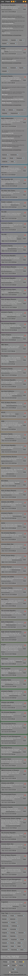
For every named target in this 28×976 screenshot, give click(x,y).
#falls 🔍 (20, 943)
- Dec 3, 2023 (9, 11)
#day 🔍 (21, 40)
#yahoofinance (16, 337)
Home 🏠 (14, 965)
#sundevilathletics (17, 395)
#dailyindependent (6, 124)
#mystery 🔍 (5, 113)
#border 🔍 (5, 919)
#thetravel (19, 661)
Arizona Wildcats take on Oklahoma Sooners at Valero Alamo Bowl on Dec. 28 (14, 141)
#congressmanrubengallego (13, 825)
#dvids (6, 51)
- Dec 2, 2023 (8, 174)
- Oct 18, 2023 (9, 686)
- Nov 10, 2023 (9, 429)
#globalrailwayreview (6, 461)
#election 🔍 (22, 932)
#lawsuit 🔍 (5, 943)
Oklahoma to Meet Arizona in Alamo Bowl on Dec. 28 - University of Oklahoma (13, 146)
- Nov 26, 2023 (9, 397)
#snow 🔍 (13, 943)
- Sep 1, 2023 (8, 802)
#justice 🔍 (5, 43)
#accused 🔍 (5, 949)
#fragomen (15, 906)
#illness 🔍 (12, 110)
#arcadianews (10, 474)
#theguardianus (10, 183)
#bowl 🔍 (12, 158)
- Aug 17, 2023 (9, 897)
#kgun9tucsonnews (14, 292)
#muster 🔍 (5, 71)
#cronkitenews (9, 684)
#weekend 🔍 (5, 922)
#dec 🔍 (13, 161)
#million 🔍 (5, 936)
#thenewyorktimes (6, 195)
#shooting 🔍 (14, 949)
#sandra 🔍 (14, 40)
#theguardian (12, 673)
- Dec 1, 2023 (8, 82)
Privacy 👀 (6, 961)
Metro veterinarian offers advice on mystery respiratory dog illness (12, 97)
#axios (19, 526)
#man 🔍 (20, 946)
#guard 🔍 (22, 67)
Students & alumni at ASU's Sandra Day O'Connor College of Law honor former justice (13, 17)
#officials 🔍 (15, 926)
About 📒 (21, 961)
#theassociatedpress (6, 729)
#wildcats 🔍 (5, 161)
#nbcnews (4, 172)
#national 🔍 (14, 67)
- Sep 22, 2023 (9, 743)
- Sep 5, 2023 (9, 765)
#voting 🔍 (14, 932)
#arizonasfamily (15, 80)
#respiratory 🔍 (21, 110)
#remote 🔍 (5, 929)
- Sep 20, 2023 (9, 828)
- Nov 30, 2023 (9, 330)
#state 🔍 (13, 915)
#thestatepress (17, 752)
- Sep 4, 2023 (9, 778)
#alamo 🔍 (5, 158)
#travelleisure (14, 205)
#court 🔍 (23, 939)
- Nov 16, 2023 (9, 697)
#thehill (3, 216)
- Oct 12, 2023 (9, 850)
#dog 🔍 (4, 110)
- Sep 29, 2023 (9, 731)
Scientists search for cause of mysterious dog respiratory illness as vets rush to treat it (13, 92)
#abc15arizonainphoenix (7, 776)
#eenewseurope (16, 570)
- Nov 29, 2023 (9, 186)
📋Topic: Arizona (13, 972)
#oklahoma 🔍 (14, 154)
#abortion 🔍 (5, 939)
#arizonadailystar (5, 548)
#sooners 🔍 (20, 158)
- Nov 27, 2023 (9, 241)
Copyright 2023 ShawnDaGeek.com (14, 974)
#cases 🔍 (14, 922)
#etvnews (17, 483)
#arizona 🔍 (13, 43)
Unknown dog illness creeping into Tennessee (13, 101)
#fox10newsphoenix (6, 271)
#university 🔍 (6, 926)
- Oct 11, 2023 (9, 675)
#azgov (3, 652)
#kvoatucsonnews (17, 560)
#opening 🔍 (13, 936)
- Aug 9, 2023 (9, 908)
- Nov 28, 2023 (9, 284)
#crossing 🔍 (14, 929)
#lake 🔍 (13, 946)
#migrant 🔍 (5, 932)
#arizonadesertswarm (7, 895)
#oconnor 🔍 (5, 40)
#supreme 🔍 (14, 939)
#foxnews (11, 361)
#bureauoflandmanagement (8, 741)
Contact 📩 (6, 965)
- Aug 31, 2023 (9, 885)
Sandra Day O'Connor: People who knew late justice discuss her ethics (13, 21)
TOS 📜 (14, 961)
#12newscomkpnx (6, 506)
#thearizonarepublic (6, 9)
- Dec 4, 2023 (9, 207)
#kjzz (8, 872)
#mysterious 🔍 (15, 113)
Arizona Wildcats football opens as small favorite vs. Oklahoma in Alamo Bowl (12, 136)
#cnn (10, 427)
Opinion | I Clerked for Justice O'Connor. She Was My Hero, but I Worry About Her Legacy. (13, 26)
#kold (17, 414)
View (24, 9)
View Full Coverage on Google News (11, 35)
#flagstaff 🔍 (5, 946)
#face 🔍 (22, 949)
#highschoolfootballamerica (8, 637)
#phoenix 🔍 (13, 919)
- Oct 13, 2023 (8, 754)
